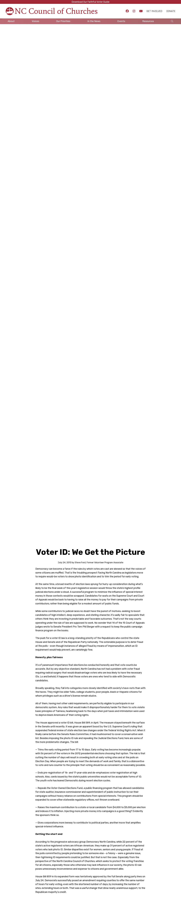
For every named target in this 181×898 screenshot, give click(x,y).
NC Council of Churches (56, 11)
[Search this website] (172, 21)
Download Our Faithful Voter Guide (90, 1)
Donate (170, 11)
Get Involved (154, 11)
